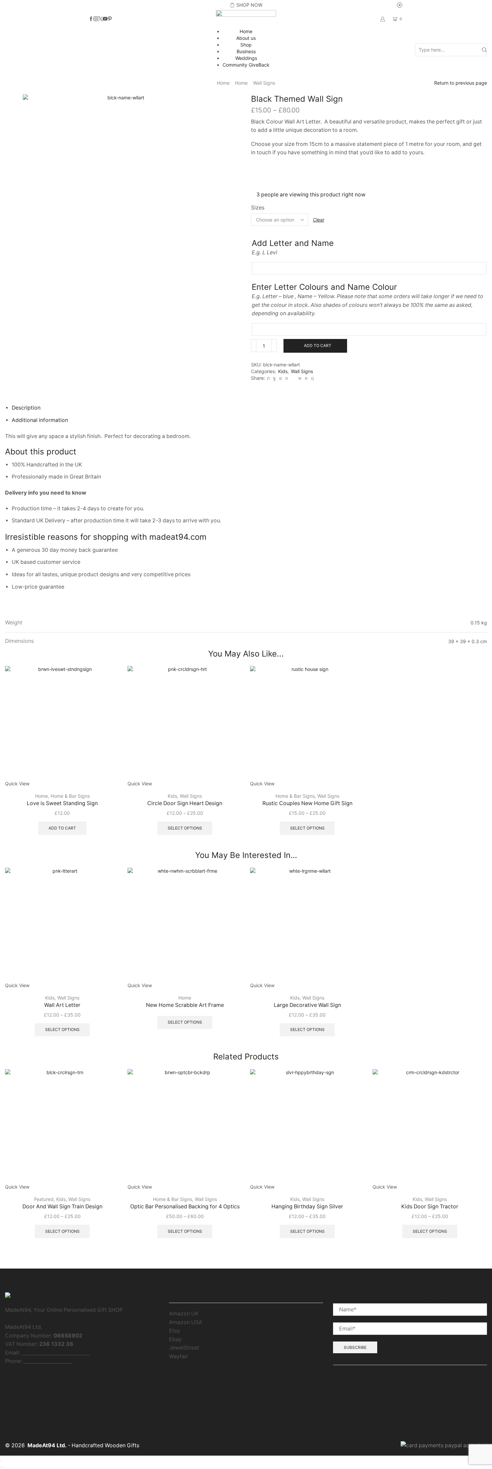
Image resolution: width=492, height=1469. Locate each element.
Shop (246, 45)
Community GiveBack (246, 65)
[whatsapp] (306, 378)
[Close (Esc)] (0, 1460)
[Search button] (484, 50)
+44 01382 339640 (47, 1361)
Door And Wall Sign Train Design (62, 1206)
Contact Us (347, 1399)
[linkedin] (300, 378)
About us (246, 38)
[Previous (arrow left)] (0, 1467)
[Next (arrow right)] (3, 1467)
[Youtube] (105, 19)
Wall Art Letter (62, 1005)
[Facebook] (91, 19)
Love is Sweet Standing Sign (62, 803)
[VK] (280, 378)
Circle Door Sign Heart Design (184, 803)
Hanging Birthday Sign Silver (307, 1206)
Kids (283, 371)
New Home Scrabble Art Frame (185, 1005)
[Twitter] (100, 19)
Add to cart (317, 345)
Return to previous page (460, 83)
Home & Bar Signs (70, 796)
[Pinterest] (109, 19)
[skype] (311, 378)
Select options (185, 828)
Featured (44, 1199)
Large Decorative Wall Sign (307, 1005)
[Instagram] (95, 19)
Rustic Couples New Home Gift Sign (307, 803)
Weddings (246, 58)
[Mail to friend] (293, 378)
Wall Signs (264, 83)
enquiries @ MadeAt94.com (55, 1353)
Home (246, 31)
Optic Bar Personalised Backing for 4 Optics (185, 1206)
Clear (318, 220)
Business (246, 51)
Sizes (257, 207)
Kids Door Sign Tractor (429, 1206)
